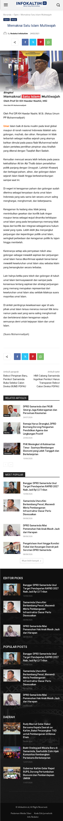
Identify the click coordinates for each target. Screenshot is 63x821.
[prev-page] (5, 464)
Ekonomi (8, 453)
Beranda (7, 14)
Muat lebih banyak (30, 560)
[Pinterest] (40, 42)
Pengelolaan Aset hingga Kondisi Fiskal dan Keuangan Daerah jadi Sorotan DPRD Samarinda (41, 546)
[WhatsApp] (48, 42)
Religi (14, 19)
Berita (6, 415)
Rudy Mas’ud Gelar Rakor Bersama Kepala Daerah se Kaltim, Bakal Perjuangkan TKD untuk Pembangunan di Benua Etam (39, 731)
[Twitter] (33, 42)
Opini (16, 14)
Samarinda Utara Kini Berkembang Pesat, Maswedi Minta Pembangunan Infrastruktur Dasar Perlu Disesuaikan (39, 508)
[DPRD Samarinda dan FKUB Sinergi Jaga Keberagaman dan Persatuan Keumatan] (11, 411)
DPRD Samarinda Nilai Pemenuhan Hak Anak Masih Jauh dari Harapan (41, 528)
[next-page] (11, 464)
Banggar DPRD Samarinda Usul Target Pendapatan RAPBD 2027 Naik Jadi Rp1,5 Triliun (40, 486)
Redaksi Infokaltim (19, 33)
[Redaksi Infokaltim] (5, 33)
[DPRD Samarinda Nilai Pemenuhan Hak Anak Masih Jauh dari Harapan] (11, 530)
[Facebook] (25, 42)
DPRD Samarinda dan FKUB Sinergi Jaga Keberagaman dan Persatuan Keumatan (40, 409)
